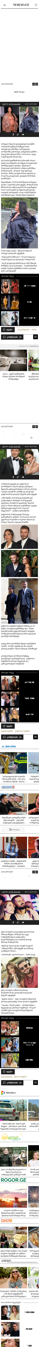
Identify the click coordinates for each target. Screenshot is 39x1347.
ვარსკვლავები (7, 84)
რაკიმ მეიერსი (24, 330)
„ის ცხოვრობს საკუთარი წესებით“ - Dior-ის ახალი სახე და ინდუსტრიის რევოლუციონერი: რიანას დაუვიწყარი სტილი (29, 286)
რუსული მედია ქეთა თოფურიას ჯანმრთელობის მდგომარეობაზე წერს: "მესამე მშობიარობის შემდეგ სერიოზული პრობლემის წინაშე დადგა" (29, 1060)
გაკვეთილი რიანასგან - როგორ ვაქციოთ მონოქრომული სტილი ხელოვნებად (29, 302)
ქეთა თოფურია (20, 1077)
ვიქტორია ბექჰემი (22, 731)
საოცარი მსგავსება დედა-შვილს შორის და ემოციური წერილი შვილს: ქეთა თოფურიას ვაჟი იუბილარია (29, 1028)
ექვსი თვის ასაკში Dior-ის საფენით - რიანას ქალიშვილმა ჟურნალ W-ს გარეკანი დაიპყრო (29, 318)
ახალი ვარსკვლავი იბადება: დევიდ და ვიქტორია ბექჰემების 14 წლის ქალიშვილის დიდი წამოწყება (29, 714)
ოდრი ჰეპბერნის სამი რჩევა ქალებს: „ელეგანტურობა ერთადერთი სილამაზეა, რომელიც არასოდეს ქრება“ (29, 1329)
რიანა (34, 330)
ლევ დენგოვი (6, 1077)
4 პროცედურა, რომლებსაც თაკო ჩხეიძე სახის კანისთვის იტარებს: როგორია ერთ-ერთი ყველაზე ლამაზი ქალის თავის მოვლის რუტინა (28, 1312)
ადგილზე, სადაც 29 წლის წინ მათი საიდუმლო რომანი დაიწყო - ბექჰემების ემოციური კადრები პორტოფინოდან (29, 682)
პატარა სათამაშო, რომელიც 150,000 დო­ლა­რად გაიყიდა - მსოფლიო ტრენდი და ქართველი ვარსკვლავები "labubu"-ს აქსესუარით (29, 1044)
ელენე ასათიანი (14, 104)
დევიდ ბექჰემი (7, 731)
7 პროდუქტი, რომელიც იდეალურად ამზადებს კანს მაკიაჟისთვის (29, 1345)
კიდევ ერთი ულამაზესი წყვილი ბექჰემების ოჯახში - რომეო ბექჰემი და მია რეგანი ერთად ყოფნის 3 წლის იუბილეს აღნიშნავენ (19, 646)
